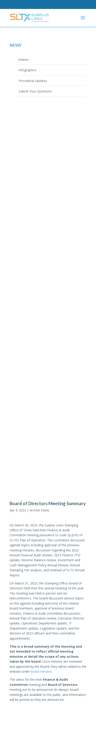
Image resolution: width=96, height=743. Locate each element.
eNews (24, 59)
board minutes (41, 671)
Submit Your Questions (35, 91)
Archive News (39, 510)
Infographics (27, 70)
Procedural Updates (33, 81)
